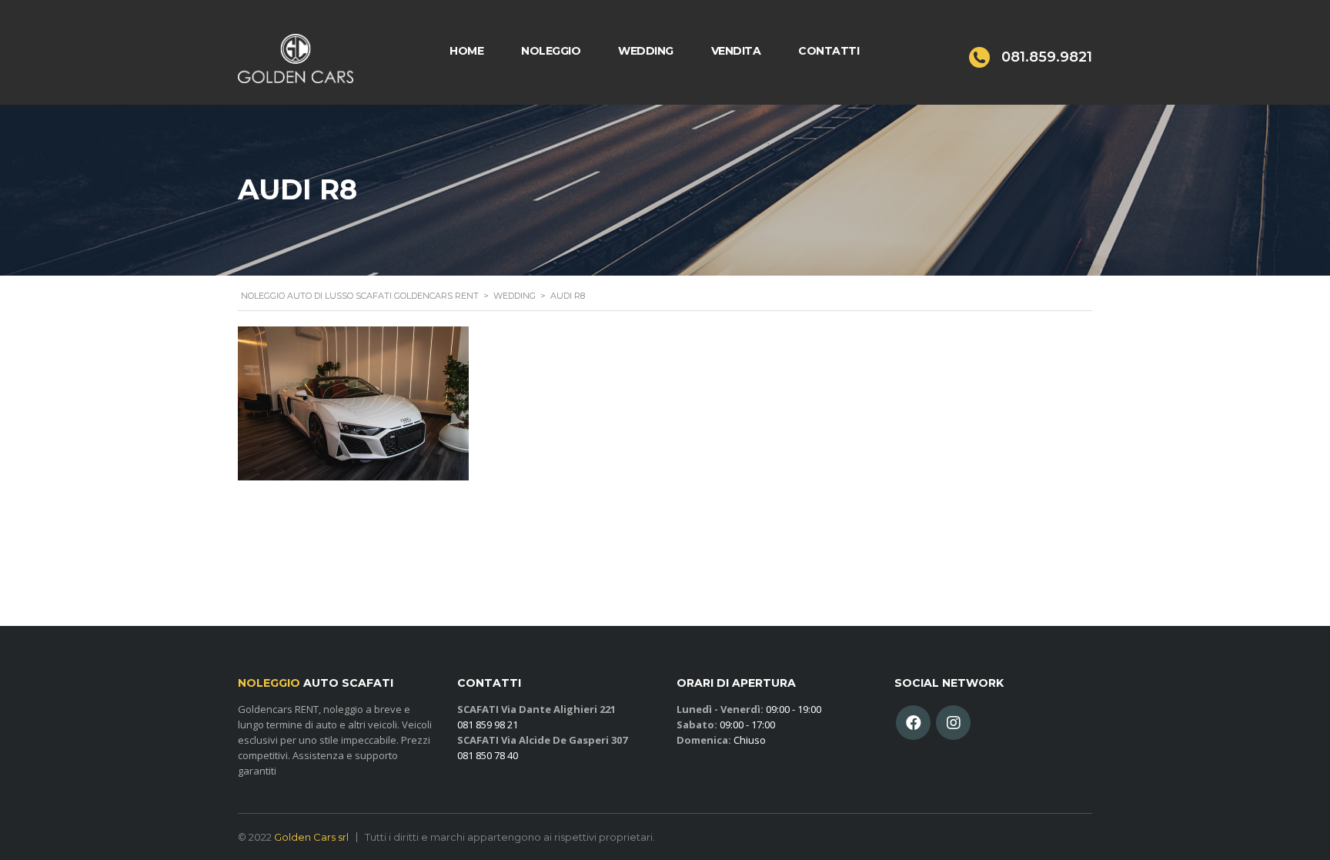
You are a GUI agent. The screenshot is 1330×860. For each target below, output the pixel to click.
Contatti (828, 51)
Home (466, 51)
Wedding (645, 51)
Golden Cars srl (311, 837)
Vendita (736, 51)
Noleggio (550, 51)
